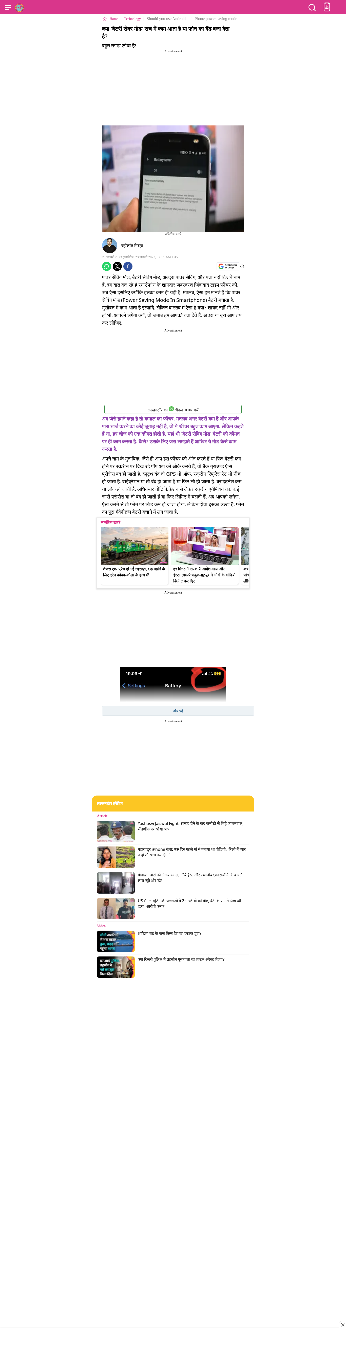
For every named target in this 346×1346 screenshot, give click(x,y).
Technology (132, 19)
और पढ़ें (178, 710)
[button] (8, 7)
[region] (173, 1337)
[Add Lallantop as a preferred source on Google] (228, 266)
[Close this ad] (342, 1324)
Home (114, 19)
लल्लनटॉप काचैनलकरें (173, 410)
